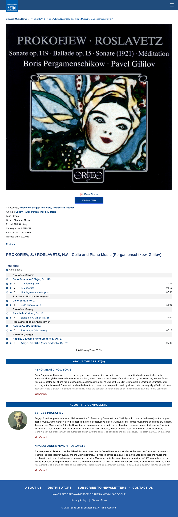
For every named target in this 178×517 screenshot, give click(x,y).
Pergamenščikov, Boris (43, 211)
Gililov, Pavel (22, 211)
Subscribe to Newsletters (102, 487)
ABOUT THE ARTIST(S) (89, 361)
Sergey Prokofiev (49, 412)
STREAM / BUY (89, 200)
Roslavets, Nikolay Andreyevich (58, 207)
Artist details (15, 269)
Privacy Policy (79, 500)
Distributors (60, 487)
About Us (34, 487)
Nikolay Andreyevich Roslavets (60, 445)
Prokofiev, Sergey (29, 207)
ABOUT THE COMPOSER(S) (89, 404)
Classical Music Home (16, 19)
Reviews (10, 244)
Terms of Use (99, 500)
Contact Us (142, 487)
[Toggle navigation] (171, 5)
